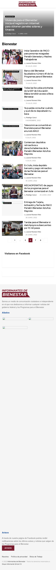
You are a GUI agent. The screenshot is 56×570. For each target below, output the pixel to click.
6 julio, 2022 (30, 137)
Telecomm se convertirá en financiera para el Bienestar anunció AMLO (37, 128)
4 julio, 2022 (30, 160)
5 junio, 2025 (22, 34)
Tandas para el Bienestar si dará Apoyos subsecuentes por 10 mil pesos (37, 225)
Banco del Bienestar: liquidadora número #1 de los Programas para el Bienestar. (38, 74)
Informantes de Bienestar (16, 561)
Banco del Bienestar (11, 71)
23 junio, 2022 (31, 234)
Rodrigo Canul (11, 34)
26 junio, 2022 (31, 217)
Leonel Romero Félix (33, 63)
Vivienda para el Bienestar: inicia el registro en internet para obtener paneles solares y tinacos (23, 25)
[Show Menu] (3, 4)
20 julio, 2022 (31, 66)
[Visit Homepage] (28, 3)
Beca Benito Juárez (10, 109)
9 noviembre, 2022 (33, 120)
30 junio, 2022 (31, 181)
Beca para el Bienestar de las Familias (12, 89)
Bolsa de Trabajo (36, 556)
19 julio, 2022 (31, 83)
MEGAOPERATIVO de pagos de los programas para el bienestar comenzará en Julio (39, 188)
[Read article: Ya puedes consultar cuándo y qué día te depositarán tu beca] (12, 114)
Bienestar (10, 16)
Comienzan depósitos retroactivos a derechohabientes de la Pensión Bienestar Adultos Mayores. (37, 148)
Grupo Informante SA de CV (11, 564)
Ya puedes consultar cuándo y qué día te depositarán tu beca (38, 111)
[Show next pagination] (46, 240)
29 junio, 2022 (45, 195)
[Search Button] (53, 4)
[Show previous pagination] (10, 240)
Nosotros (5, 556)
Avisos (8, 548)
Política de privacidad (19, 556)
